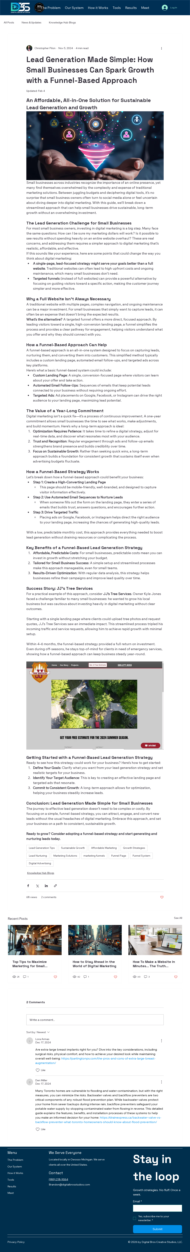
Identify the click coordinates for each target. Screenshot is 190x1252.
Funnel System (141, 855)
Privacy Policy (16, 1242)
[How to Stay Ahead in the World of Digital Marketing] (95, 940)
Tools (10, 1179)
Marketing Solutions (65, 855)
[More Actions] (161, 1041)
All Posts (9, 22)
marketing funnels (94, 855)
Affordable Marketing (104, 848)
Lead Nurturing (38, 855)
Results (11, 1186)
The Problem (15, 1160)
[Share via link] (55, 885)
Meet (10, 1193)
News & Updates (31, 22)
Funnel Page (118, 855)
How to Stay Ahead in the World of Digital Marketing (94, 964)
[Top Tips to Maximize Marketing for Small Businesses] (35, 940)
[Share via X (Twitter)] (37, 885)
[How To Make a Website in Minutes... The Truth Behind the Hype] (155, 940)
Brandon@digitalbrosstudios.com (69, 1184)
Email (137, 1201)
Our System (14, 1166)
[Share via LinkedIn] (46, 885)
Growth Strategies (134, 848)
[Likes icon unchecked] (37, 1070)
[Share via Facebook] (28, 885)
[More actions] (161, 48)
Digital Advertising (40, 863)
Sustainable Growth (73, 848)
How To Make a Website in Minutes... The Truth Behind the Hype (154, 964)
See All (178, 918)
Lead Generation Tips (42, 848)
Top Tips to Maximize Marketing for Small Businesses (29, 964)
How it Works (15, 1173)
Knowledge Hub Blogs (62, 22)
